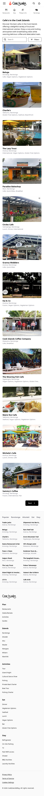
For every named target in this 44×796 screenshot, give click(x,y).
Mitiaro (4, 653)
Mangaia (5, 649)
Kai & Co (6, 301)
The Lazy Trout (10, 148)
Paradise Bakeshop (12, 187)
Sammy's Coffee (10, 491)
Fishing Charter (7, 692)
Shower (5, 756)
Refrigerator (6, 740)
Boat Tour (5, 688)
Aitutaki (5, 637)
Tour (3, 669)
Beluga (6, 72)
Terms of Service (8, 778)
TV (3, 748)
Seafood (5, 712)
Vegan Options (7, 720)
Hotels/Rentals (7, 613)
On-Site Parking (7, 744)
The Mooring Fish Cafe (13, 377)
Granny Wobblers (11, 263)
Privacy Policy (7, 775)
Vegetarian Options (9, 708)
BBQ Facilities (7, 760)
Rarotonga (6, 633)
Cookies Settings (8, 782)
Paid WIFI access (8, 752)
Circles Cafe (8, 225)
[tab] (5, 517)
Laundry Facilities (8, 764)
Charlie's (7, 110)
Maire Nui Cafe (10, 415)
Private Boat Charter (9, 684)
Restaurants (6, 609)
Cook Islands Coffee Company (17, 339)
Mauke (4, 645)
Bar (3, 724)
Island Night (6, 673)
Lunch (4, 716)
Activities (5, 617)
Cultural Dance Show (9, 676)
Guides (4, 621)
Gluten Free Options (9, 728)
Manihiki (5, 657)
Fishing (4, 680)
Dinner (4, 704)
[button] (5, 3)
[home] (17, 3)
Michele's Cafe (9, 453)
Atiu (3, 641)
